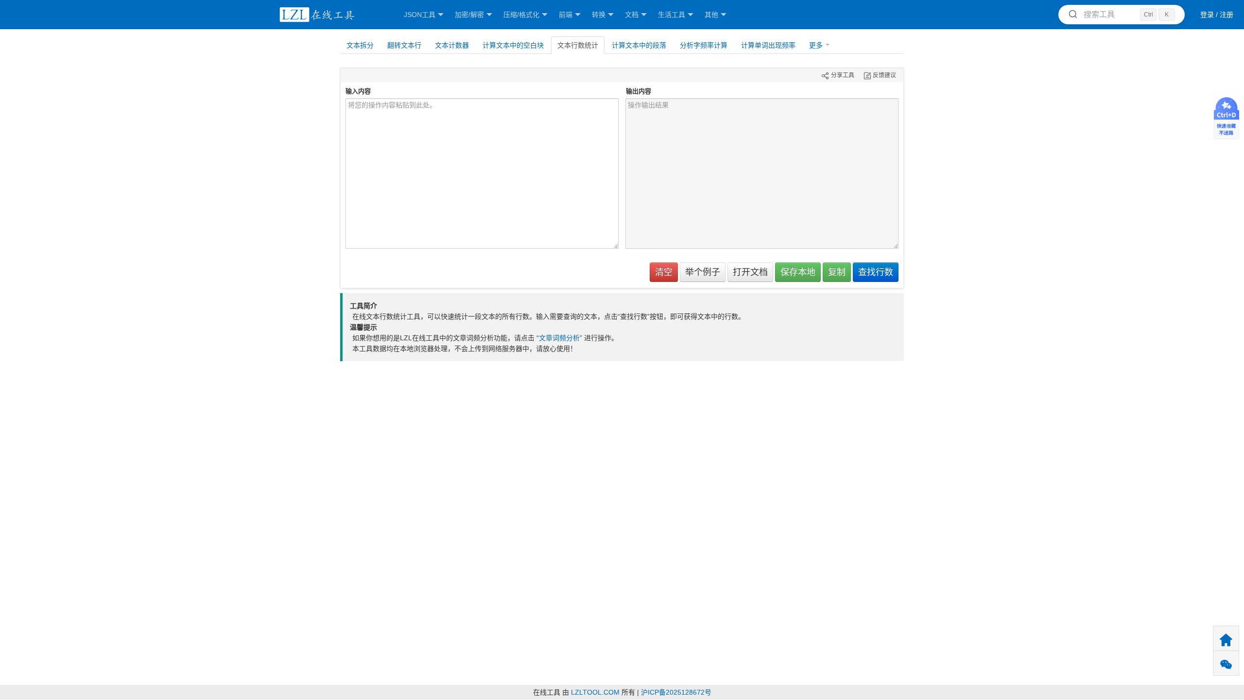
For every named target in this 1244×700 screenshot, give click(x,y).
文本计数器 (452, 45)
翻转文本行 (404, 45)
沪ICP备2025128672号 (676, 692)
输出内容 (638, 91)
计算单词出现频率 (768, 45)
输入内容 (358, 91)
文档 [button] (632, 14)
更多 (816, 45)
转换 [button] (598, 14)
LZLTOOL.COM (595, 692)
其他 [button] (711, 14)
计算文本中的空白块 (513, 45)
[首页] (315, 14)
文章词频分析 (559, 338)
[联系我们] (1226, 663)
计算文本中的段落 (639, 45)
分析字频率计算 (703, 45)
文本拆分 (360, 45)
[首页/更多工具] (1226, 638)
